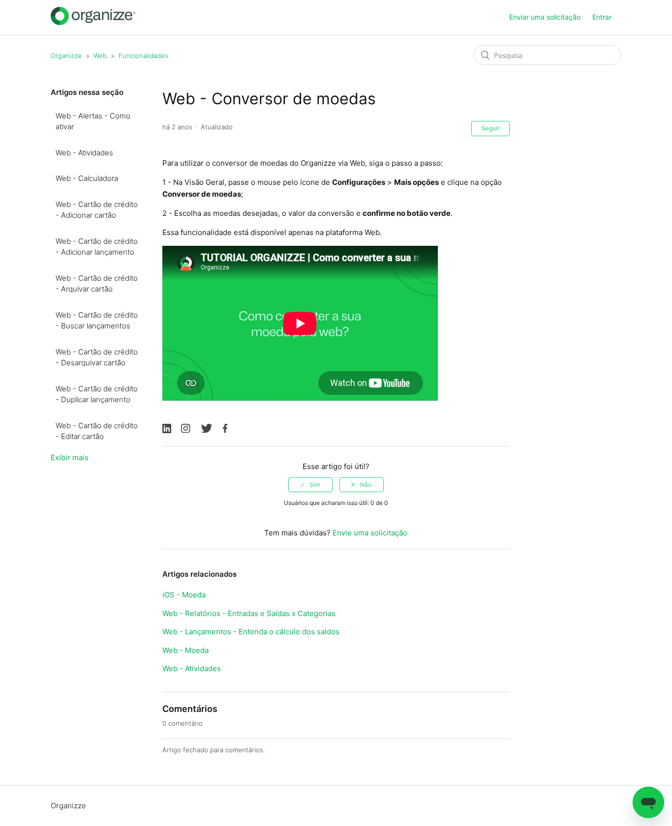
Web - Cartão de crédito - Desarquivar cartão (97, 357)
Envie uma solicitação (370, 532)
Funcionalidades (143, 55)
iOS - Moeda (184, 594)
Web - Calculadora (87, 178)
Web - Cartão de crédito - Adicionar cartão (97, 210)
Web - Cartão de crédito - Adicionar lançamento (97, 246)
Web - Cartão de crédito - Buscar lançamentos (97, 320)
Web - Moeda (185, 650)
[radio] (310, 484)
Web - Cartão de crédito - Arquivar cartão (97, 283)
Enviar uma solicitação (544, 17)
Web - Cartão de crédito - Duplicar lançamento (97, 394)
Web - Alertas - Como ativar (93, 121)
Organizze (66, 55)
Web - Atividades (84, 152)
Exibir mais (70, 457)
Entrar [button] (601, 17)
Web (100, 55)
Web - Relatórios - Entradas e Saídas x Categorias (249, 613)
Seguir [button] (490, 128)
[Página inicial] (93, 22)
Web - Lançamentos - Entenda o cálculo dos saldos (250, 631)
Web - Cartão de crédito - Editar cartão (97, 431)
